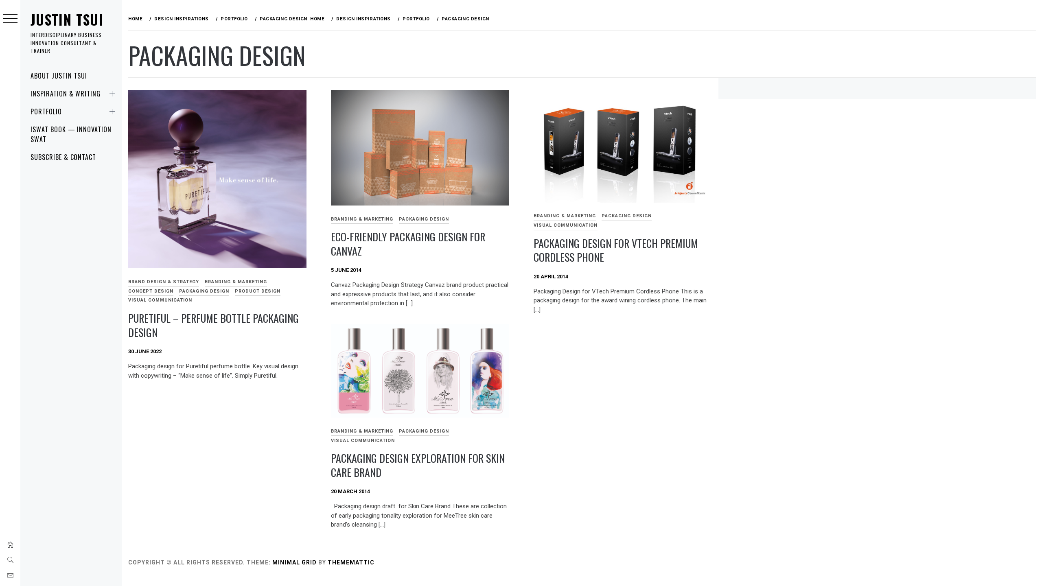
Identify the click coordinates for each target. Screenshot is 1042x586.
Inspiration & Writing (66, 93)
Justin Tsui (67, 19)
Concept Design (150, 291)
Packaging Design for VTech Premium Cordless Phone (616, 250)
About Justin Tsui (59, 76)
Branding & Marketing (236, 281)
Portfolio (46, 111)
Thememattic (351, 562)
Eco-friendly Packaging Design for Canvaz (408, 244)
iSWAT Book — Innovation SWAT (71, 134)
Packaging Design (204, 291)
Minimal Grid (294, 562)
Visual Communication (160, 300)
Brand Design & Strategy (163, 281)
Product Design (257, 291)
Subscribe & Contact (63, 157)
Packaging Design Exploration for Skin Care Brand (418, 465)
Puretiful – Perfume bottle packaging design (213, 325)
